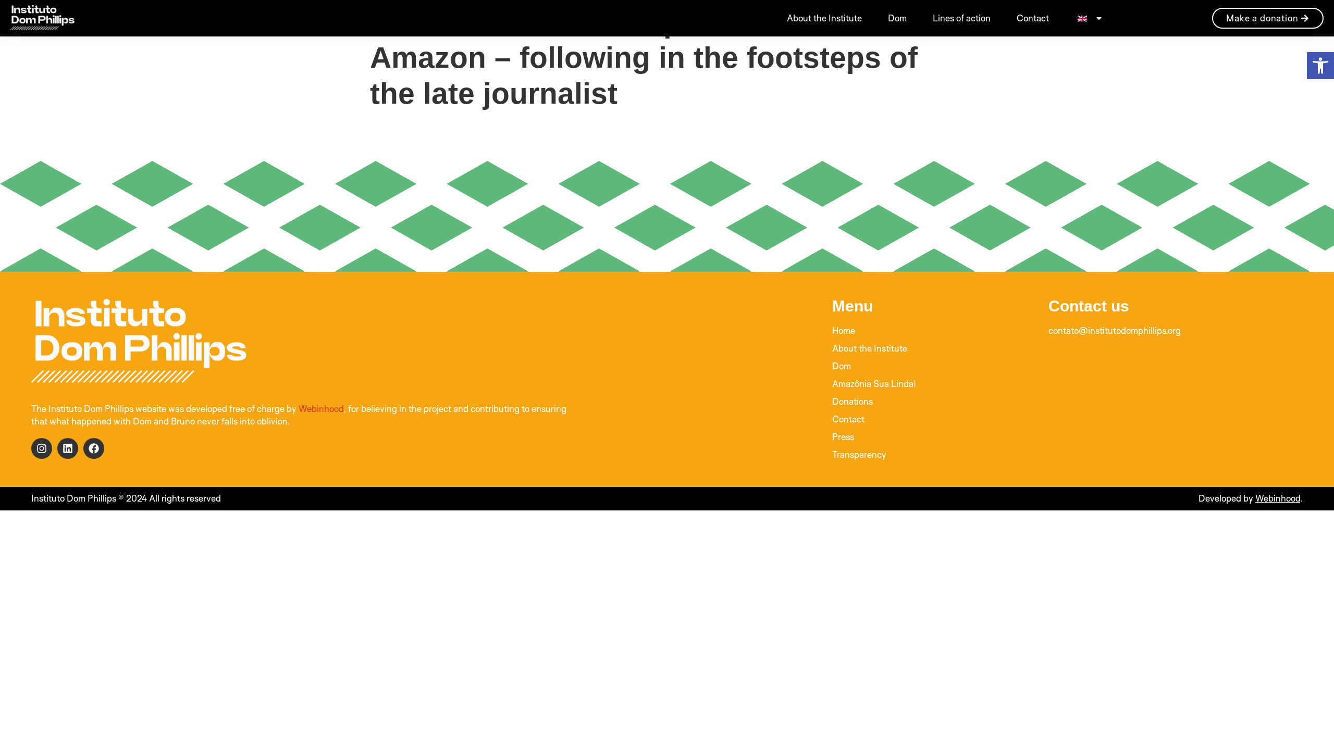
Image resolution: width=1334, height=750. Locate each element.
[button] (1320, 65)
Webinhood (321, 408)
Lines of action (962, 17)
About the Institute (824, 17)
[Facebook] (93, 448)
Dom (897, 17)
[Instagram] (41, 448)
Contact (1033, 17)
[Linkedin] (67, 448)
